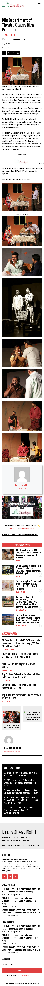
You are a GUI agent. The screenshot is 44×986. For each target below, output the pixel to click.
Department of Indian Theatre (27, 534)
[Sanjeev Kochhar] (4, 39)
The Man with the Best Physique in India (32, 719)
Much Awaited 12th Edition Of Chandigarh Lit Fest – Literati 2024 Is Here (21, 655)
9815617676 (12, 528)
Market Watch (21, 625)
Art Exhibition (8, 670)
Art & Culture (21, 610)
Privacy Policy (24, 975)
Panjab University (8, 537)
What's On (6, 680)
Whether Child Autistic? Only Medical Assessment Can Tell (19, 686)
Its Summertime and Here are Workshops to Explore (11, 727)
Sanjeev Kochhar (19, 39)
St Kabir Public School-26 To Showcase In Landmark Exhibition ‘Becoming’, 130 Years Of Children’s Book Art (21, 643)
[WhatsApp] (18, 53)
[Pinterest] (13, 53)
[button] (4, 11)
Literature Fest (8, 649)
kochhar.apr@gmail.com (28, 528)
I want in (21, 970)
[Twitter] (9, 53)
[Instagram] (10, 876)
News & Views (21, 560)
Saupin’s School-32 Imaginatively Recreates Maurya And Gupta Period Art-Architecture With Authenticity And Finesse (27, 602)
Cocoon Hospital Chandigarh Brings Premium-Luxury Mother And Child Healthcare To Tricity (28, 585)
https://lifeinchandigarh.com (12, 751)
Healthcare (20, 592)
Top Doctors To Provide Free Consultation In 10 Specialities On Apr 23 (21, 676)
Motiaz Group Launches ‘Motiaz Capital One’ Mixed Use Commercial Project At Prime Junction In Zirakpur (28, 619)
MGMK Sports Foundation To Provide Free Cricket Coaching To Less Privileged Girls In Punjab (28, 569)
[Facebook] (4, 53)
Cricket (18, 576)
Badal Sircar (12, 534)
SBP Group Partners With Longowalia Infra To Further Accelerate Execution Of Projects (28, 554)
